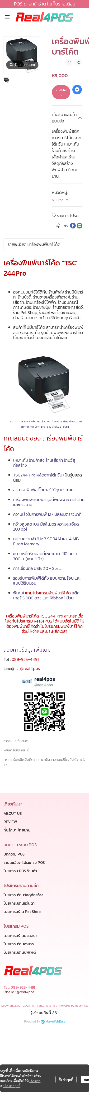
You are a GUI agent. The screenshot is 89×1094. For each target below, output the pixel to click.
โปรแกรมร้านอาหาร (19, 944)
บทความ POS (14, 854)
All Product (60, 200)
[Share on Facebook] (73, 225)
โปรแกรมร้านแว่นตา (19, 903)
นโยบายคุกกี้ (11, 1086)
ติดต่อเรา (61, 92)
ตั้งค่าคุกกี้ (65, 1079)
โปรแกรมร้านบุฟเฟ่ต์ (20, 952)
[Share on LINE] (79, 225)
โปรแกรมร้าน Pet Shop (22, 911)
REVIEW (10, 822)
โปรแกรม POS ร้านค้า (20, 871)
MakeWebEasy (55, 1021)
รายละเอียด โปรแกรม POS (24, 862)
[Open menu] (7, 17)
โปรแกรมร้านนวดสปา (20, 935)
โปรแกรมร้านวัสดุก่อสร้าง (23, 895)
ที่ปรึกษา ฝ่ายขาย (17, 830)
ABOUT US (13, 813)
